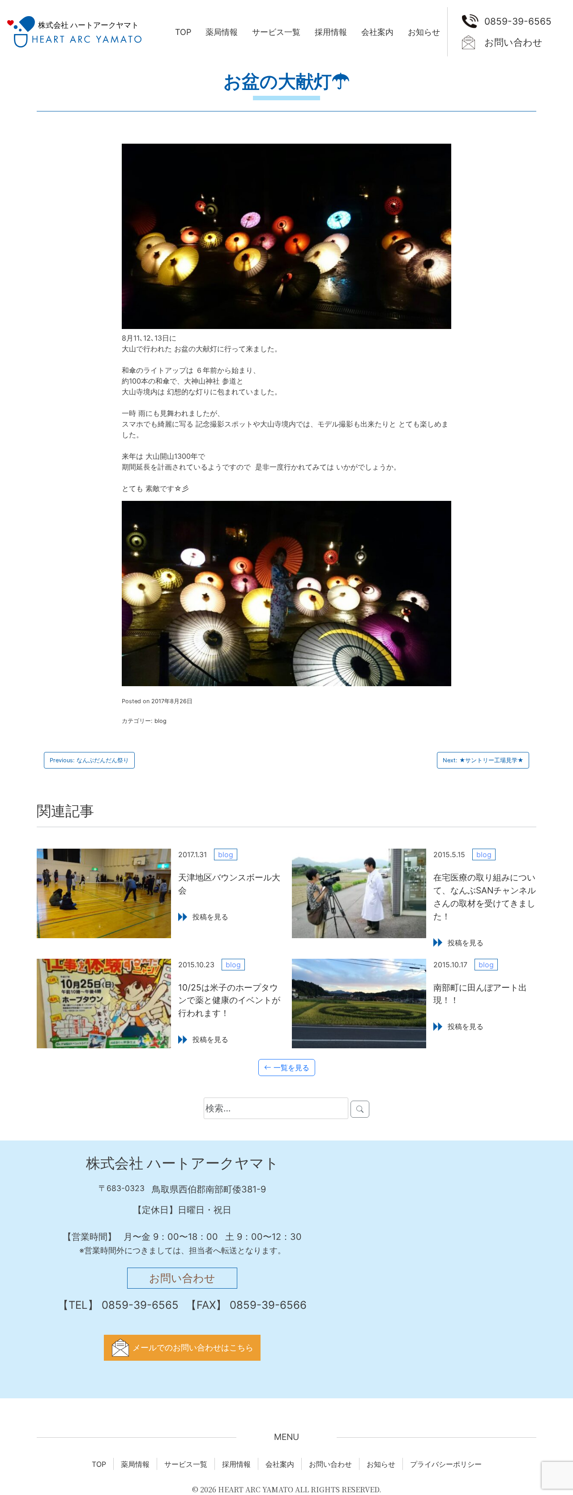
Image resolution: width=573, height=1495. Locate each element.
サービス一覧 (276, 32)
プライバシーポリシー (446, 1464)
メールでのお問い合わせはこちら (193, 1347)
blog (160, 721)
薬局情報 (221, 32)
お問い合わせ (513, 42)
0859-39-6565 (518, 21)
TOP (183, 32)
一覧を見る (290, 1067)
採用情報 (331, 32)
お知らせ (424, 32)
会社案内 (377, 32)
